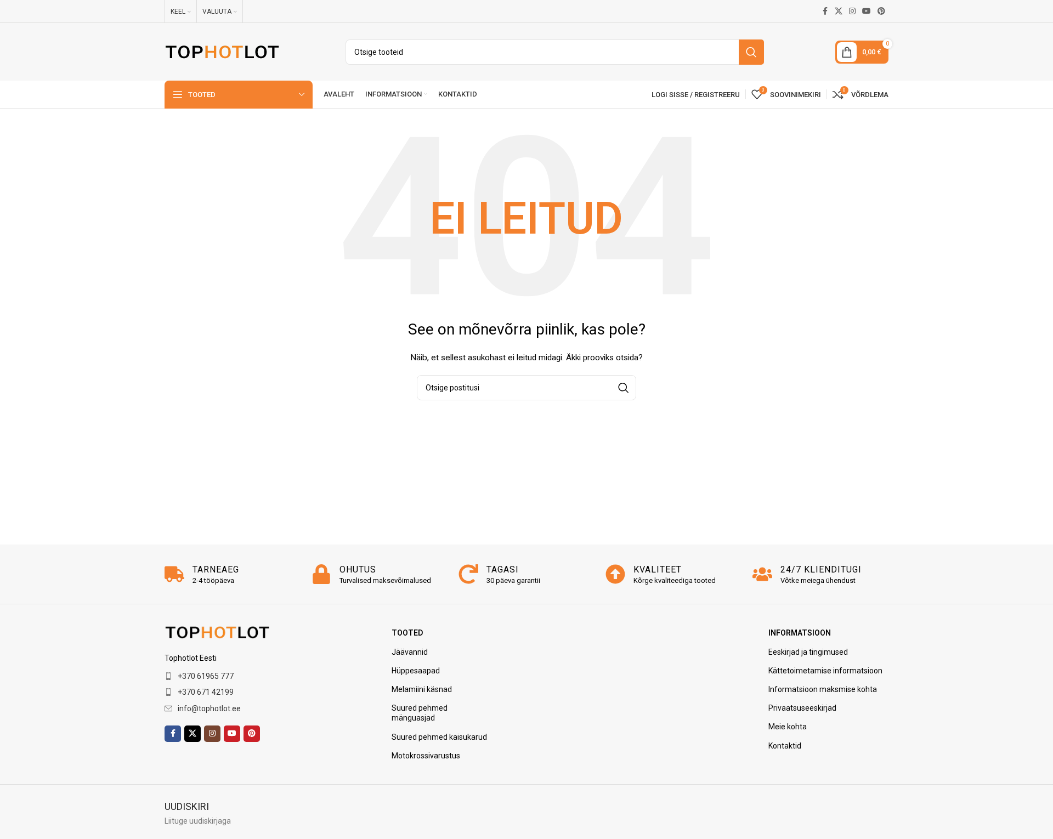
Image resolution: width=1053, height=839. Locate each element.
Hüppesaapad (416, 670)
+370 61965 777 (206, 676)
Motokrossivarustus (426, 755)
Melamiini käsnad (422, 689)
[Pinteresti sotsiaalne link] (881, 11)
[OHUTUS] (321, 574)
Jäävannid (410, 652)
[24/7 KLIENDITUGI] (762, 574)
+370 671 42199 (206, 692)
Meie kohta (787, 726)
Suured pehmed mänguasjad (420, 713)
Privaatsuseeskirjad (802, 708)
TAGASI (502, 569)
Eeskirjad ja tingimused (808, 652)
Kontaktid (784, 745)
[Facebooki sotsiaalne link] (824, 11)
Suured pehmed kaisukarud (439, 737)
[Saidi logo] (222, 51)
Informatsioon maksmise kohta (822, 689)
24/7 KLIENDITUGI (821, 569)
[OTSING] (751, 52)
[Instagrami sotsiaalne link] (852, 11)
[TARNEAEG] (174, 574)
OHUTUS (357, 569)
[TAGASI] (468, 574)
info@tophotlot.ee (209, 708)
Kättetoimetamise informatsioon (825, 670)
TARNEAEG (216, 569)
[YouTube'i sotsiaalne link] (866, 11)
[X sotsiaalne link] (838, 11)
